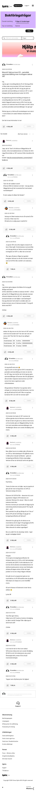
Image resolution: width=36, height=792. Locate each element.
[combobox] (18, 38)
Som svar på (12, 177)
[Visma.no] (7, 6)
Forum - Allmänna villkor (8, 753)
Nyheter (17, 26)
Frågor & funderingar (22, 21)
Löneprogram (5, 721)
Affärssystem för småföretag (10, 724)
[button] (32, 64)
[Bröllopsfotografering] (30, 133)
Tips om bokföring (7, 26)
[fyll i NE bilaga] (32, 133)
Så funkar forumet (7, 758)
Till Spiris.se (5, 770)
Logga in (27, 5)
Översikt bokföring (7, 21)
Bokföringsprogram (7, 718)
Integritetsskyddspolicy (8, 756)
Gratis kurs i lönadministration (10, 741)
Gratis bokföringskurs (8, 735)
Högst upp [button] (2, 787)
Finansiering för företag (8, 726)
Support (4, 767)
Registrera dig (18, 5)
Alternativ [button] (29, 31)
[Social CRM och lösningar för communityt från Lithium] (30, 788)
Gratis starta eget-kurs (8, 738)
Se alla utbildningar (7, 744)
